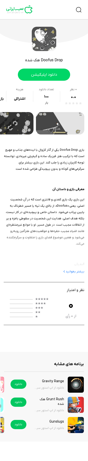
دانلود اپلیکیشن (44, 74)
